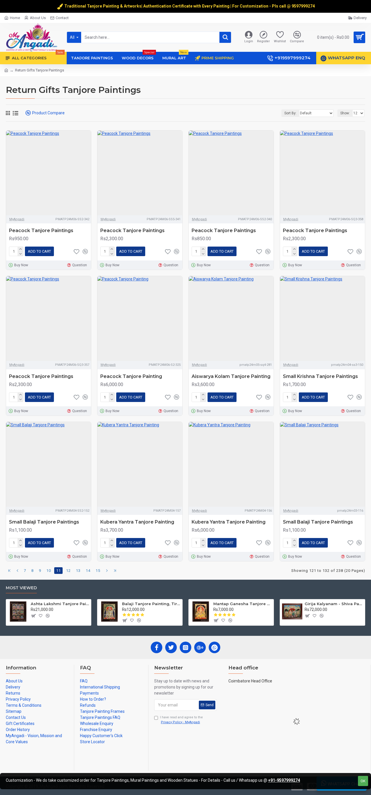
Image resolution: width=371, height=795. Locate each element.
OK (363, 781)
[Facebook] (156, 647)
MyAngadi (16, 219)
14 (88, 570)
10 (48, 570)
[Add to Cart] (33, 616)
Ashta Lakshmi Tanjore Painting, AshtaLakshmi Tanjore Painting (60, 603)
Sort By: (290, 113)
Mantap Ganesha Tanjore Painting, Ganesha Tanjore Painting (242, 603)
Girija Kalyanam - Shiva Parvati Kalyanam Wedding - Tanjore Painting (334, 603)
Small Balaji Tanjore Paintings (44, 522)
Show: (345, 113)
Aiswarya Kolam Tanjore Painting (231, 376)
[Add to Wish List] (76, 251)
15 (98, 570)
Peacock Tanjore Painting (131, 376)
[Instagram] (185, 647)
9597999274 (304, 6)
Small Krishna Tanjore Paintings (320, 376)
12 (68, 570)
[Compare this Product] (85, 251)
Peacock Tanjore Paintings (41, 230)
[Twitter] (171, 647)
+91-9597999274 (284, 780)
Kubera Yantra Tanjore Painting (137, 522)
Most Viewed (21, 587)
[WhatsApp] (214, 647)
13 (78, 570)
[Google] (200, 647)
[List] (15, 113)
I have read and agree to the (181, 719)
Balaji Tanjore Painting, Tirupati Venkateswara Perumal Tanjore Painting (151, 603)
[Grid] (8, 113)
